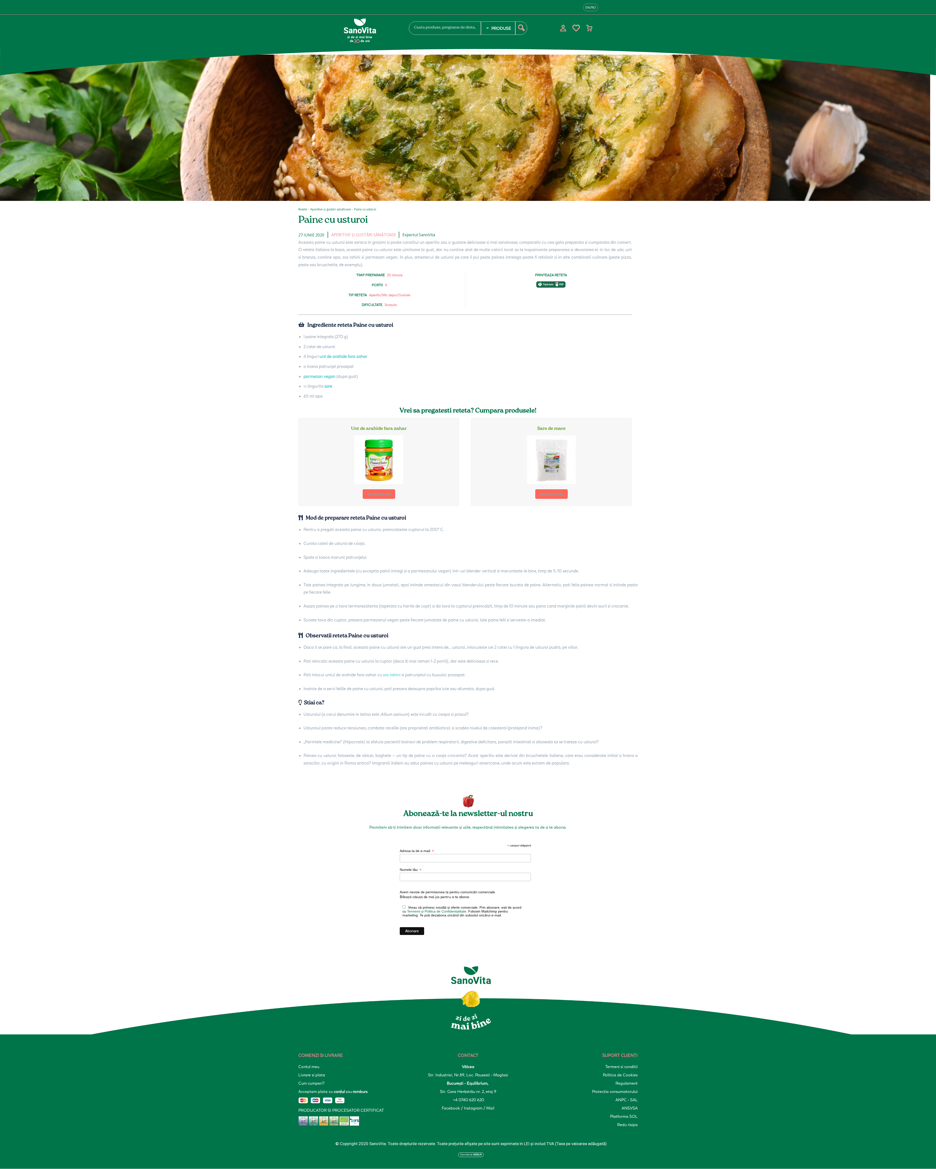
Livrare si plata (311, 1074)
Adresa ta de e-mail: (417, 851)
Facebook (451, 1108)
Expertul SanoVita (418, 234)
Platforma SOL (624, 1116)
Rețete (302, 209)
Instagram (473, 1108)
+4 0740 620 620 (468, 1099)
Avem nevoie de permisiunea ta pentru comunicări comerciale (447, 892)
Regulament (626, 1083)
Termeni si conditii (621, 1066)
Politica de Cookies (620, 1074)
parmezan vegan (319, 376)
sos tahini (391, 674)
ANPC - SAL (626, 1099)
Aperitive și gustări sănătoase (330, 209)
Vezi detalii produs (379, 494)
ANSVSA (630, 1108)
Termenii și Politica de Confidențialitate (436, 911)
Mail (490, 1108)
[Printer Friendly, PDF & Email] (551, 287)
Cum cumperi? (311, 1083)
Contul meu (308, 1066)
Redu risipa (627, 1124)
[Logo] (370, 31)
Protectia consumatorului (615, 1091)
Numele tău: (410, 869)
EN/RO (590, 7)
